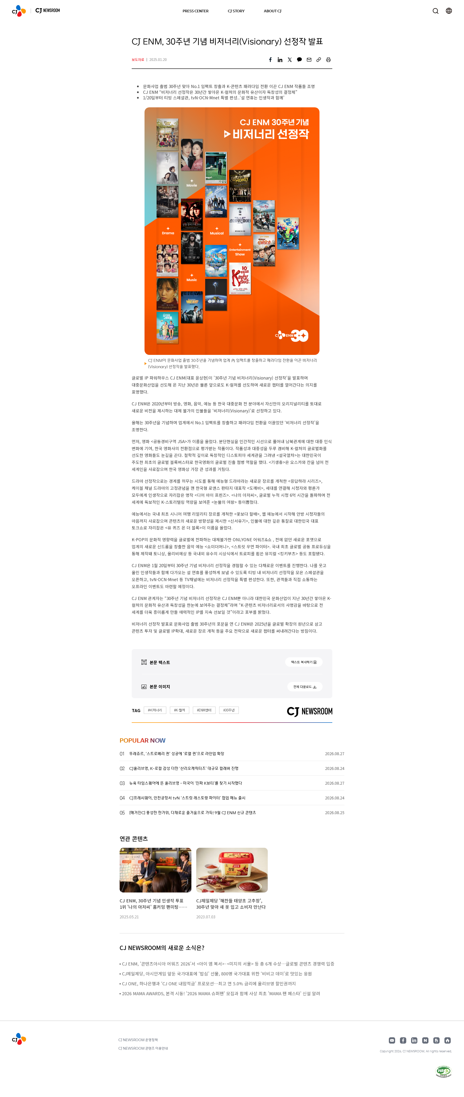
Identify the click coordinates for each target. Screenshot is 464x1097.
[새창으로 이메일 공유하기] (309, 60)
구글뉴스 (436, 1040)
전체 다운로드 (302, 686)
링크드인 (414, 1040)
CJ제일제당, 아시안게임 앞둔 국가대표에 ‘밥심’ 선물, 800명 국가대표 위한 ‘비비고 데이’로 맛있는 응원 (217, 973)
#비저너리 (155, 710)
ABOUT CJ (273, 10)
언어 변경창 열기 (449, 11)
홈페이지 (447, 1040)
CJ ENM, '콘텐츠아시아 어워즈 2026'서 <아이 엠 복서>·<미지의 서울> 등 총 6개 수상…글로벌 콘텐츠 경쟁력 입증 (228, 963)
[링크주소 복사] (319, 60)
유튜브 (392, 1040)
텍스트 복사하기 (301, 662)
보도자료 (138, 59)
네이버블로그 (425, 1040)
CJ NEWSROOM (19, 11)
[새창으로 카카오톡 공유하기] (299, 60)
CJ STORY (236, 10)
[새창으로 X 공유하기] (290, 60)
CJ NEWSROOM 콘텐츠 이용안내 (143, 1048)
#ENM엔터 (204, 710)
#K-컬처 (179, 710)
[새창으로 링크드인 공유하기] (280, 60)
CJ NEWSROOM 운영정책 (138, 1039)
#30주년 (229, 710)
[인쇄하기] (328, 60)
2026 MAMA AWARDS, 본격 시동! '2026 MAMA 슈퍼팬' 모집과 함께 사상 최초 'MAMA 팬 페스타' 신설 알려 (221, 993)
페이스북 (403, 1040)
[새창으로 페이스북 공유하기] (270, 60)
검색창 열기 (436, 11)
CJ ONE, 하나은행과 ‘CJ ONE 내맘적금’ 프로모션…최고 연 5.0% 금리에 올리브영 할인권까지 (209, 983)
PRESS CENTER (196, 10)
